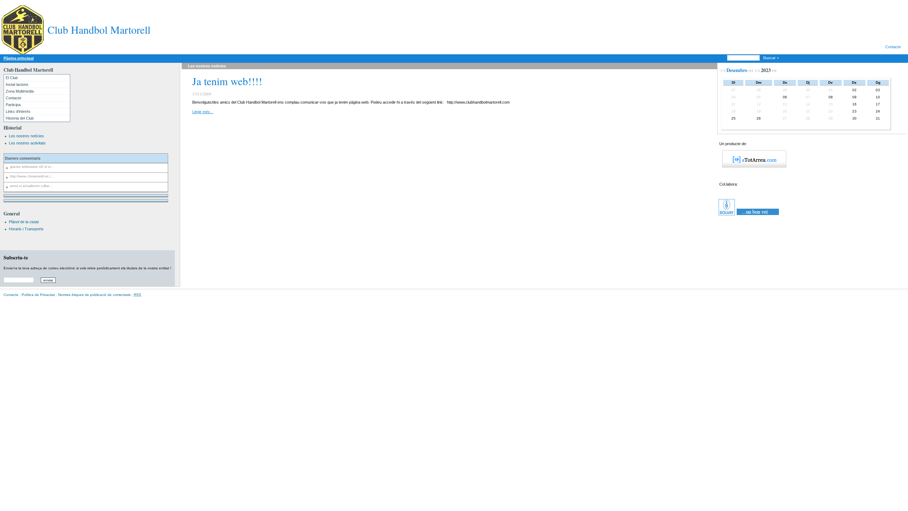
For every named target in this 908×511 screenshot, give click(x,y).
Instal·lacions (17, 84)
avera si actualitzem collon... (31, 186)
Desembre (736, 70)
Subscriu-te (16, 257)
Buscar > (771, 58)
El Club (12, 78)
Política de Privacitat (38, 295)
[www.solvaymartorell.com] (749, 215)
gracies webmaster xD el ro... (32, 167)
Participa (13, 105)
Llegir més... (202, 112)
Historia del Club (20, 118)
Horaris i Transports (26, 229)
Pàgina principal (19, 58)
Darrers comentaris (22, 158)
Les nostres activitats (27, 143)
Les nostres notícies (26, 136)
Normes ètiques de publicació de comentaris (94, 295)
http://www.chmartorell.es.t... (32, 176)
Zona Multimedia (20, 91)
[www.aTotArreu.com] (751, 166)
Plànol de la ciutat (24, 222)
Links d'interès (18, 111)
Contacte (893, 47)
